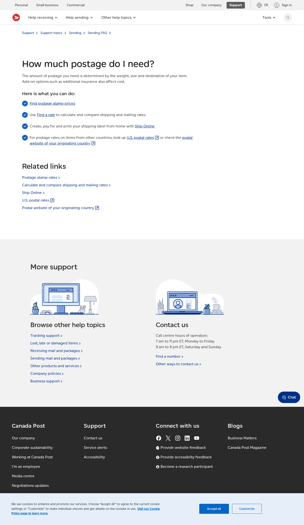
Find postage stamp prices (52, 103)
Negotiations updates (30, 485)
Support (28, 33)
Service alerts (95, 447)
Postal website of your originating (58, 208)
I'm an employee (26, 466)
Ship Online (145, 126)
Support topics (51, 33)
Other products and (54, 366)
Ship (32, 192)
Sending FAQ (97, 33)
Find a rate (46, 114)
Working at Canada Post (32, 457)
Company (45, 373)
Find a (168, 356)
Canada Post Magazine (247, 447)
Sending (75, 33)
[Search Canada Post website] (288, 17)
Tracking (45, 335)
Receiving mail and (55, 350)
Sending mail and (53, 358)
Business (45, 381)
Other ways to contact (177, 364)
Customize (247, 509)
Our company (23, 438)
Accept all (214, 509)
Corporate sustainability (32, 447)
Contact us (93, 438)
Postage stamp (39, 177)
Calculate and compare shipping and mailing (65, 185)
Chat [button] (292, 397)
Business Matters (242, 438)
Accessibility (94, 457)
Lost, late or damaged (54, 343)
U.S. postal (140, 137)
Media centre (23, 476)
